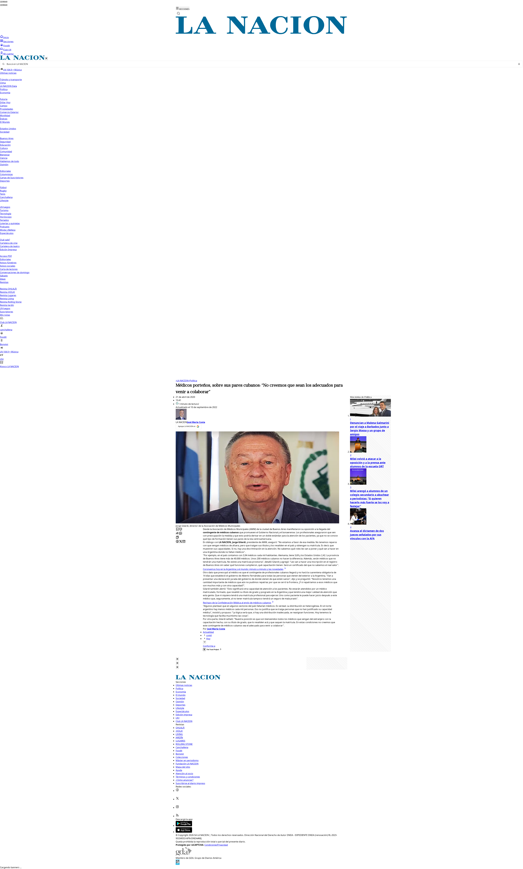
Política (192, 380)
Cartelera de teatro (10, 246)
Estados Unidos (8, 128)
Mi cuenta (8, 53)
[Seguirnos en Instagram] (177, 807)
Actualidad (208, 632)
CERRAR (3, 2)
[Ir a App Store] (184, 831)
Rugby (3, 190)
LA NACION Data (8, 86)
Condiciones (210, 844)
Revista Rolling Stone (11, 301)
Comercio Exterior (9, 112)
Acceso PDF (6, 256)
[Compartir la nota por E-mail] (184, 541)
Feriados (4, 220)
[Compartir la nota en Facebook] (177, 541)
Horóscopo (6, 216)
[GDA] (183, 854)
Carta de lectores (9, 269)
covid (209, 635)
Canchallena (6, 197)
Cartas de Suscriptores (11, 177)
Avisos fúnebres (8, 262)
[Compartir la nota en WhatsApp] (180, 533)
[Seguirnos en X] (177, 799)
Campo (3, 105)
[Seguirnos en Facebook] (177, 790)
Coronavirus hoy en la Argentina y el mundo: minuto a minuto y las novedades (243, 569)
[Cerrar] (46, 58)
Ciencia (3, 158)
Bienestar (5, 154)
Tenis (2, 193)
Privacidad (222, 844)
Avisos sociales (7, 265)
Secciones (8, 41)
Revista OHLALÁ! (8, 288)
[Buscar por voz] (519, 64)
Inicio (6, 37)
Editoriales (5, 171)
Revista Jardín (7, 305)
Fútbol (3, 187)
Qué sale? (5, 239)
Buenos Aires (6, 138)
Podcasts (4, 226)
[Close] (177, 659)
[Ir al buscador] (178, 13)
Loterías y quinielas (10, 223)
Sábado (4, 275)
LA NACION (182, 380)
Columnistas (6, 174)
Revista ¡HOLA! (7, 292)
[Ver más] (204, 642)
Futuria (3, 99)
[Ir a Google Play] (184, 825)
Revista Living (7, 298)
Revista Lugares (8, 295)
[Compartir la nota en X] (180, 541)
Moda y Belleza (7, 229)
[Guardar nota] (177, 529)
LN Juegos (5, 207)
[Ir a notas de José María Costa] (257, 415)
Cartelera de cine (8, 243)
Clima (3, 82)
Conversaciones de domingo (14, 272)
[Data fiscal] (178, 864)
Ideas (3, 278)
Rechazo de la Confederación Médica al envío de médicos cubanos (237, 602)
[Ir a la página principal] (261, 33)
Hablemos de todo (9, 161)
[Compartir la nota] (177, 533)
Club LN (7, 49)
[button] (261, 211)
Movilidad (5, 115)
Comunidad (6, 151)
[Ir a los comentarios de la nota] (180, 529)
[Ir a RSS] (177, 816)
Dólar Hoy (5, 102)
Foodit (6, 45)
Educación (5, 144)
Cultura (4, 148)
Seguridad (5, 141)
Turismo (4, 210)
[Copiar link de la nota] (177, 537)
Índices (3, 118)
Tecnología (5, 213)
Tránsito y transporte (11, 79)
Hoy (208, 638)
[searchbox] (260, 64)
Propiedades (6, 108)
